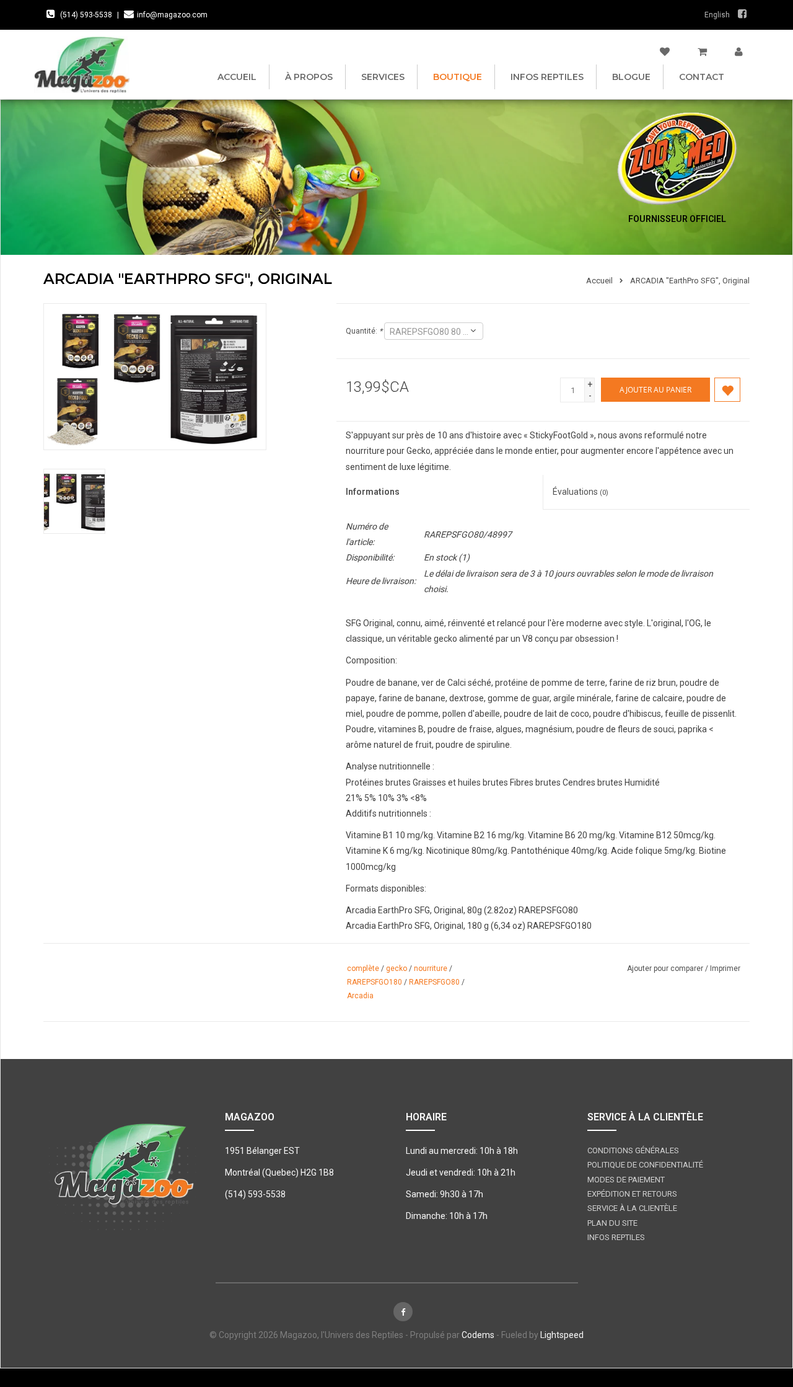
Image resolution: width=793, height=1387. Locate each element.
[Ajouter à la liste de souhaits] (727, 390)
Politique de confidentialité (645, 1164)
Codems (478, 1335)
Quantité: (364, 331)
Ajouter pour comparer (666, 968)
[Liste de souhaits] (664, 52)
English (717, 15)
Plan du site (612, 1223)
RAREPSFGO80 (434, 982)
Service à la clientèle (632, 1208)
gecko (396, 968)
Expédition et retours (632, 1194)
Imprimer (725, 968)
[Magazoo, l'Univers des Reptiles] (81, 64)
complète (363, 968)
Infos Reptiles (547, 76)
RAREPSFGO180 (374, 982)
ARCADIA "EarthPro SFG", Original (690, 280)
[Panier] (702, 52)
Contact (701, 76)
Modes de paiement (626, 1179)
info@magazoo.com (172, 15)
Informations (373, 492)
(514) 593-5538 (86, 15)
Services (383, 76)
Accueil (236, 76)
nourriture (430, 968)
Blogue (631, 76)
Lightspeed (562, 1335)
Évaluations (580, 492)
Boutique (457, 76)
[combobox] (433, 331)
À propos (309, 76)
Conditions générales (633, 1150)
